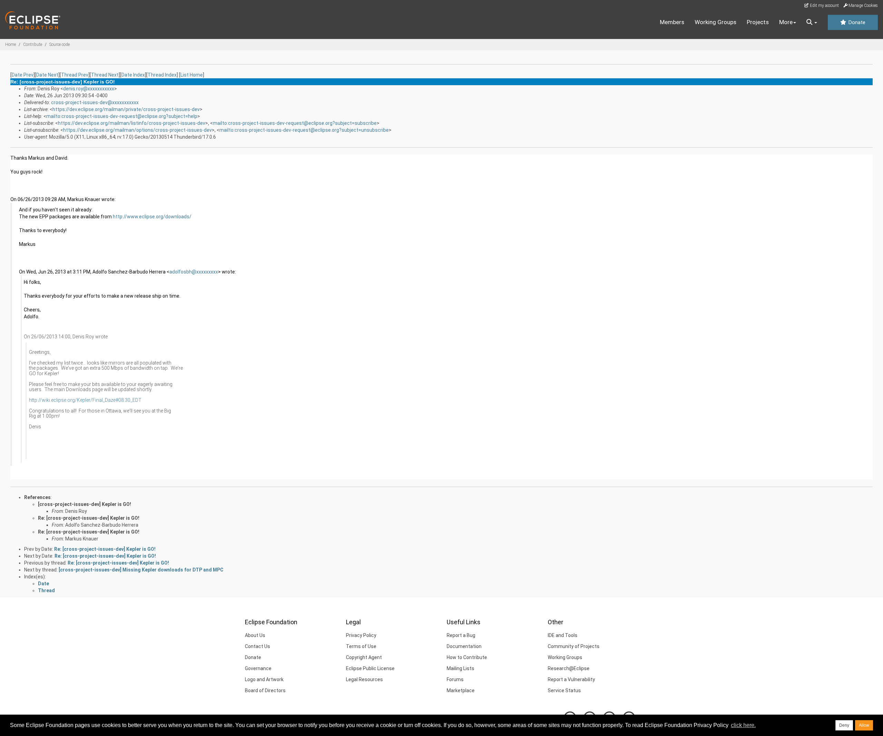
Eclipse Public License (370, 668)
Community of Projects (573, 646)
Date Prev (22, 75)
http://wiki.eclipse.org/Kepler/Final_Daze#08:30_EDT (85, 400)
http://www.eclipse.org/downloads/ (152, 216)
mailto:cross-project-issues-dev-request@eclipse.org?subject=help (121, 116)
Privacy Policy (361, 635)
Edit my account (824, 5)
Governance (258, 668)
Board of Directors (265, 690)
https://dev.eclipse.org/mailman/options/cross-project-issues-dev (137, 130)
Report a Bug (461, 635)
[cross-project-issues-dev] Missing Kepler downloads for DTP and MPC (141, 570)
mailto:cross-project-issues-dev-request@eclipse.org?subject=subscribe (295, 123)
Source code (59, 44)
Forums (455, 679)
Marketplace (461, 690)
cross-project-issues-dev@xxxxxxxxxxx (95, 102)
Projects (758, 22)
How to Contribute (467, 657)
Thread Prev (74, 75)
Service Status (564, 690)
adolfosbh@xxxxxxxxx (193, 272)
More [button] (786, 22)
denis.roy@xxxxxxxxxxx (88, 88)
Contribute (32, 44)
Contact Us (257, 646)
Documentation (464, 646)
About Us (255, 635)
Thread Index (162, 75)
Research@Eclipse (568, 668)
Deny (844, 725)
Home (10, 44)
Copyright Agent (364, 657)
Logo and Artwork (264, 679)
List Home (191, 75)
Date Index (133, 75)
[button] (811, 22)
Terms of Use (361, 646)
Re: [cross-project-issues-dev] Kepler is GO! (88, 518)
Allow (864, 725)
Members (672, 22)
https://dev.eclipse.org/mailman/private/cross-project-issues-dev (126, 109)
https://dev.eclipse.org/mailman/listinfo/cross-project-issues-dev (131, 123)
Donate (856, 22)
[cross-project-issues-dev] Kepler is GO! (84, 504)
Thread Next (105, 75)
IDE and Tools (562, 635)
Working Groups (715, 22)
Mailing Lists (460, 668)
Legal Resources (364, 679)
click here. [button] (743, 725)
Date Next (47, 75)
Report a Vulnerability (571, 679)
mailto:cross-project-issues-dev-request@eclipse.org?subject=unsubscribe (304, 130)
